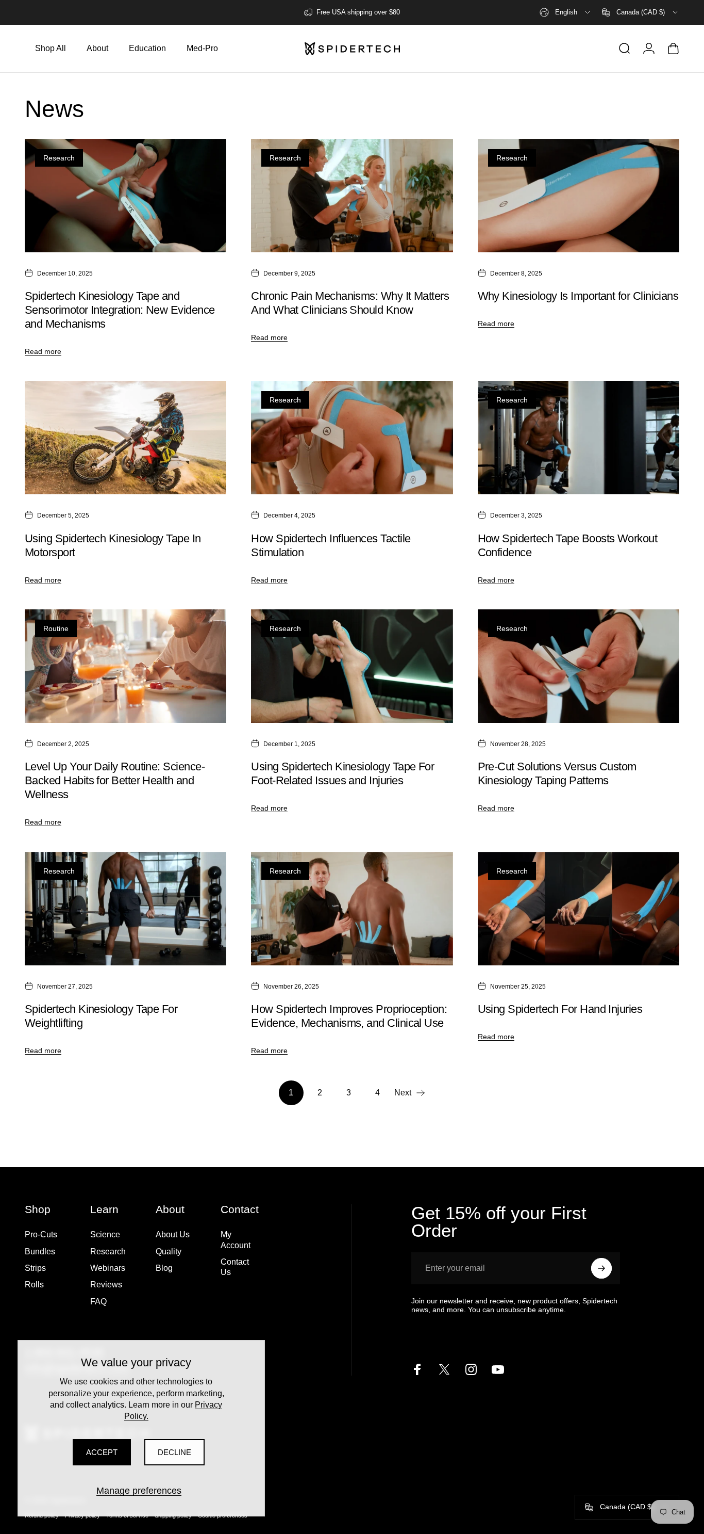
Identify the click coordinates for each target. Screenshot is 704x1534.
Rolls (34, 1284)
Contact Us (235, 1267)
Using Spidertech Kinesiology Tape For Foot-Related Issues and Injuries (342, 773)
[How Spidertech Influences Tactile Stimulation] (351, 437)
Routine (56, 628)
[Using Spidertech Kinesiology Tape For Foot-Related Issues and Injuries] (351, 666)
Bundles (40, 1251)
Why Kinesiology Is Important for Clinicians (578, 295)
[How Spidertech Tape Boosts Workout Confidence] (578, 437)
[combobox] (566, 12)
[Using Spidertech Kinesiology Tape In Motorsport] (125, 437)
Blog (164, 1267)
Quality (168, 1251)
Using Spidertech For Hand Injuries (560, 1009)
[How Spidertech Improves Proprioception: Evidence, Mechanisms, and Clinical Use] (351, 908)
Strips (35, 1267)
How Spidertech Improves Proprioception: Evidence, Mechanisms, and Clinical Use (349, 1016)
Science (105, 1234)
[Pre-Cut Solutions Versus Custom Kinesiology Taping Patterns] (578, 666)
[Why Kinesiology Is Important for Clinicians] (578, 195)
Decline (174, 1452)
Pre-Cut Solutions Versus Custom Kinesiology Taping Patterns (557, 773)
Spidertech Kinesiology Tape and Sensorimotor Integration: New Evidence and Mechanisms (119, 309)
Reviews (106, 1284)
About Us (173, 1234)
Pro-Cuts (41, 1234)
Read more (43, 351)
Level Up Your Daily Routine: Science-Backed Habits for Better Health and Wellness (115, 780)
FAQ (98, 1301)
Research (59, 158)
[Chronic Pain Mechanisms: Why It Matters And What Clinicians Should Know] (351, 195)
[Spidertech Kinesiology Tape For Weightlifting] (125, 908)
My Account (235, 1239)
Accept (102, 1452)
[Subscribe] (601, 1268)
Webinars (107, 1267)
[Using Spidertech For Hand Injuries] (578, 908)
